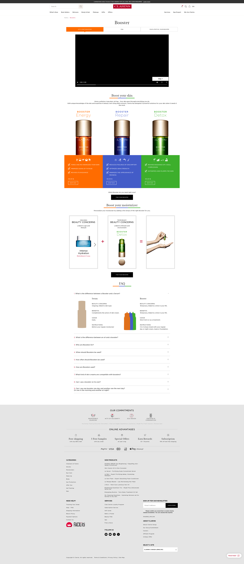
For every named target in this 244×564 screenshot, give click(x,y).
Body (68, 479)
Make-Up (69, 476)
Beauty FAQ (108, 516)
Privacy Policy (113, 557)
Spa (106, 519)
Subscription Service (111, 507)
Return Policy (70, 513)
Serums (68, 466)
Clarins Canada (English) (153, 549)
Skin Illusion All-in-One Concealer (116, 468)
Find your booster (122, 197)
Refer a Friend (109, 513)
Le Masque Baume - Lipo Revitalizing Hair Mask (120, 481)
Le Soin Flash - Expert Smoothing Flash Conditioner (122, 478)
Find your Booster (122, 274)
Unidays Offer (147, 537)
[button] (234, 556)
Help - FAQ (69, 507)
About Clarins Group (150, 524)
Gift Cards (108, 510)
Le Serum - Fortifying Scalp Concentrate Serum (120, 471)
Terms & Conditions (100, 557)
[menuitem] (182, 6)
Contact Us (70, 519)
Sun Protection (71, 482)
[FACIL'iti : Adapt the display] (75, 524)
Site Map (122, 557)
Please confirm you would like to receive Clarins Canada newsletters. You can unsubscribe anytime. (158, 511)
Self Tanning (70, 488)
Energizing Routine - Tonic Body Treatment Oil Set (121, 492)
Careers (145, 530)
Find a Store (109, 523)
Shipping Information (73, 510)
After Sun (69, 485)
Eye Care (69, 473)
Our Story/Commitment (150, 527)
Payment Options (71, 516)
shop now (73, 183)
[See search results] (81, 6)
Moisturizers (70, 470)
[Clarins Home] (122, 6)
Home (66, 17)
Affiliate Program (148, 533)
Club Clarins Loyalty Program (114, 504)
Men (67, 491)
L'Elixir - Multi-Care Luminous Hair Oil (117, 484)
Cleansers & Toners (72, 463)
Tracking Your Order (73, 504)
